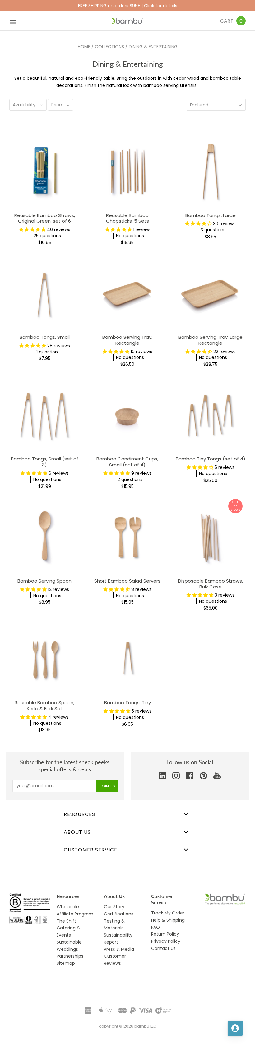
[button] (33, 229)
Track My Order (167, 913)
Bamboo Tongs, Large (210, 215)
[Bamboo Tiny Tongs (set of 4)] (210, 415)
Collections (109, 46)
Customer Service (90, 849)
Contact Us (163, 948)
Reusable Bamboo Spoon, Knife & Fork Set (44, 705)
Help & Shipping (168, 920)
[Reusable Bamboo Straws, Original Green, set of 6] (44, 172)
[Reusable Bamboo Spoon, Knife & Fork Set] (44, 659)
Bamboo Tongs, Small (45, 337)
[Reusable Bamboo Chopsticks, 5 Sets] (127, 172)
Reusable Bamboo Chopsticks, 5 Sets (127, 218)
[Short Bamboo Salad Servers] (127, 537)
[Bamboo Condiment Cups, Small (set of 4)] (127, 415)
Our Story (114, 907)
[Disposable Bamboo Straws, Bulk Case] (210, 537)
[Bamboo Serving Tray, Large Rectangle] (210, 293)
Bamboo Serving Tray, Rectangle (127, 340)
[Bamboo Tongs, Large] (210, 172)
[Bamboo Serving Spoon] (44, 537)
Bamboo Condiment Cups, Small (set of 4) (127, 462)
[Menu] (13, 21)
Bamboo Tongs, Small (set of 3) (44, 462)
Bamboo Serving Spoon (44, 581)
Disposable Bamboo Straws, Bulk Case (210, 584)
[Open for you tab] (235, 1028)
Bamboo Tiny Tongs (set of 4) (210, 459)
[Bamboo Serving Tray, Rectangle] (127, 293)
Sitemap (66, 963)
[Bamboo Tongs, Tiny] (127, 659)
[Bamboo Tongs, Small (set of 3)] (44, 415)
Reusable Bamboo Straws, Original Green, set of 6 (44, 218)
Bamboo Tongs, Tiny (127, 702)
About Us (77, 832)
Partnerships (70, 956)
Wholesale (68, 907)
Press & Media (119, 949)
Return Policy (165, 934)
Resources (79, 814)
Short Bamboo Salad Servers (127, 581)
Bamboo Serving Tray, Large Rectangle (210, 340)
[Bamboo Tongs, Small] (44, 293)
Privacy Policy (165, 941)
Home (84, 46)
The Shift (66, 921)
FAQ (155, 927)
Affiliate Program (75, 914)
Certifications (118, 914)
